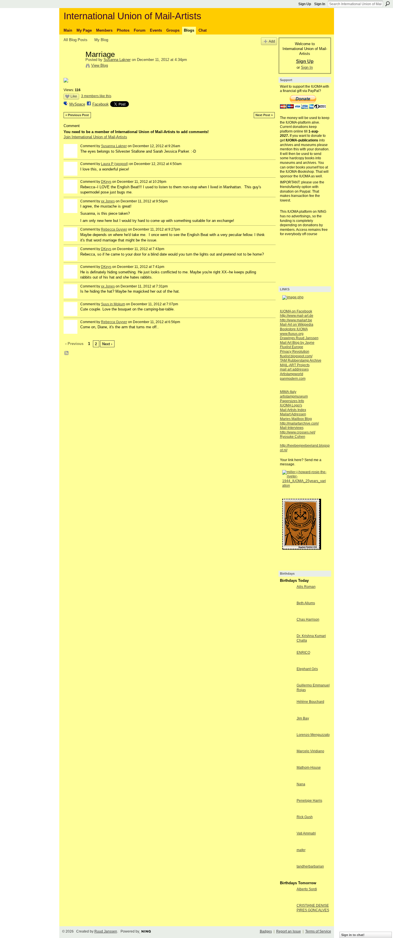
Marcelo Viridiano (310, 751)
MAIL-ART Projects (295, 365)
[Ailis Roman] (287, 597)
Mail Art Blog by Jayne (297, 343)
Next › (107, 344)
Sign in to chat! (353, 935)
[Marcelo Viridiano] (287, 761)
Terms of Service (318, 931)
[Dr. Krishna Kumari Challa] (287, 646)
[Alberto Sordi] (287, 899)
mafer (301, 850)
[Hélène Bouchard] (287, 712)
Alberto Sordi (307, 889)
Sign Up (304, 4)
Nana (301, 784)
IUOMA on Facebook (296, 311)
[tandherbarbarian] (287, 877)
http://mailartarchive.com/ (299, 423)
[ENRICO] (287, 663)
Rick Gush (305, 817)
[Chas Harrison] (287, 630)
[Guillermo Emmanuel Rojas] (287, 696)
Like (73, 96)
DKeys (106, 182)
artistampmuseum (294, 396)
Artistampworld (291, 374)
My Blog (101, 40)
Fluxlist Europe (291, 347)
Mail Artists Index (293, 410)
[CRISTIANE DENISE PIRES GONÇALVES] (287, 916)
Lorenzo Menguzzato (313, 735)
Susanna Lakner (117, 59)
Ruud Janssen (105, 931)
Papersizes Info (292, 401)
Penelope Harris (309, 801)
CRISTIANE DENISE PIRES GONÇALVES (313, 908)
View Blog (99, 65)
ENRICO (303, 653)
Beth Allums (306, 603)
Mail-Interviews (292, 428)
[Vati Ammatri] (287, 844)
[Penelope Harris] (287, 811)
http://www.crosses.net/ (297, 432)
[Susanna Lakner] (73, 66)
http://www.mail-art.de (296, 316)
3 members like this (96, 96)
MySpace (77, 104)
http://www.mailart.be (296, 320)
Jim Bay (303, 718)
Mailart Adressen (293, 414)
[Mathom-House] (287, 778)
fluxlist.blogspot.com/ (296, 356)
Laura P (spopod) (114, 164)
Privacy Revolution (294, 352)
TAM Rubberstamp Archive (300, 360)
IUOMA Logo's (291, 405)
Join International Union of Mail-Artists (95, 137)
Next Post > (264, 115)
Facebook (100, 104)
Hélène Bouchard (310, 702)
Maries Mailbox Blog (296, 419)
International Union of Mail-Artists (132, 16)
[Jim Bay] (287, 729)
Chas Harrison (308, 619)
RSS (66, 353)
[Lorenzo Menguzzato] (287, 745)
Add (272, 41)
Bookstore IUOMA (294, 329)
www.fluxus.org (292, 334)
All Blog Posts (75, 40)
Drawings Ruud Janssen (299, 338)
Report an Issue (288, 931)
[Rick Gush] (287, 827)
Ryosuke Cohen (292, 437)
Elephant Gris (307, 669)
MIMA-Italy (288, 392)
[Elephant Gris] (287, 679)
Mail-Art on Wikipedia (296, 325)
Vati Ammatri (306, 833)
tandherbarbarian (310, 866)
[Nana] (287, 795)
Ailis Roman (306, 587)
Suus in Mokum (113, 304)
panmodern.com (293, 379)
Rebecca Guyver (114, 229)
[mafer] (287, 860)
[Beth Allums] (287, 613)
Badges (266, 931)
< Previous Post (77, 115)
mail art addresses (294, 369)
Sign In (319, 4)
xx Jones (108, 201)
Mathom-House (309, 768)
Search (387, 3)
